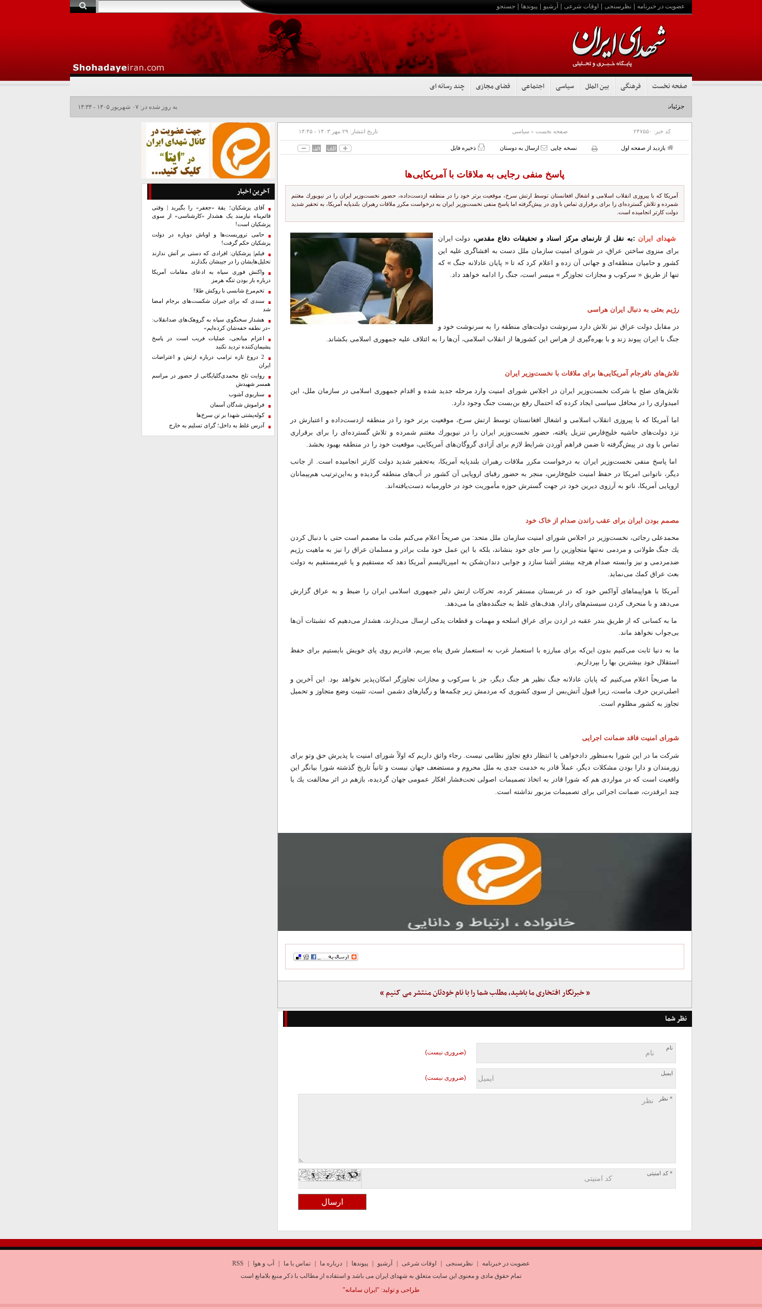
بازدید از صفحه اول (644, 148)
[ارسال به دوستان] (544, 147)
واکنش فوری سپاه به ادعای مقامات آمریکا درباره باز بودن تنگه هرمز (211, 276)
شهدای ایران (657, 238)
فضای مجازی (493, 86)
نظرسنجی (617, 6)
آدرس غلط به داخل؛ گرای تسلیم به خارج (216, 425)
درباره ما (331, 1263)
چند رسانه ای (447, 86)
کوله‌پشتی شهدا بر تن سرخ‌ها (230, 415)
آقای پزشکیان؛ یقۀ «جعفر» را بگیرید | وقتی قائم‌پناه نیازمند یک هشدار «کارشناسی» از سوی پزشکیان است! (211, 216)
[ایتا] (485, 881)
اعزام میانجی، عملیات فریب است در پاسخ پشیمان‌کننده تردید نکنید (211, 343)
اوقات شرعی (581, 6)
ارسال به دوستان (520, 148)
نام (669, 1048)
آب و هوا (263, 1263)
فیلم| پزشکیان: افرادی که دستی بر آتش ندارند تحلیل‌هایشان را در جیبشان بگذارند (211, 257)
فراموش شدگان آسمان (237, 405)
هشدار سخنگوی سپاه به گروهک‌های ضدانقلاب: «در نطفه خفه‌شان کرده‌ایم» (211, 324)
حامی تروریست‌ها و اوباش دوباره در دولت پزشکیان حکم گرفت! (211, 239)
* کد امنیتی (660, 1173)
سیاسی (565, 86)
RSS (238, 1263)
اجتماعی (532, 86)
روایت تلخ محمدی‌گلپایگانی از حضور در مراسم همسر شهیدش (211, 380)
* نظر (666, 1099)
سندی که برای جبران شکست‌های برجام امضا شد (211, 305)
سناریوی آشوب (246, 394)
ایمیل (667, 1073)
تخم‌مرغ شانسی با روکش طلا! (228, 291)
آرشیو (550, 6)
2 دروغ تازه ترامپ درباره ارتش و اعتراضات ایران (211, 361)
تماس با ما (297, 1263)
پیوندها (529, 6)
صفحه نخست (669, 86)
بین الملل (597, 86)
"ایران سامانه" (361, 1289)
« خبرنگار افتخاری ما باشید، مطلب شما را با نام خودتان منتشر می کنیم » (485, 992)
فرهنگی (630, 86)
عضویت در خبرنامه (661, 6)
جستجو (506, 6)
